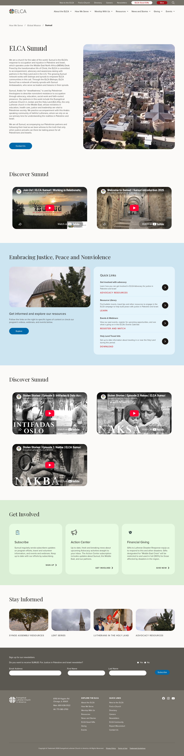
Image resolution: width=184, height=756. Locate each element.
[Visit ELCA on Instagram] (168, 698)
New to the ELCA (67, 2)
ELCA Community (116, 722)
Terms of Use (122, 748)
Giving (83, 726)
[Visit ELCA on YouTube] (173, 698)
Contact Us (113, 730)
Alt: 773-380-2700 (60, 709)
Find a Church (84, 2)
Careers (109, 2)
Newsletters (122, 2)
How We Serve (87, 706)
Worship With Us (88, 710)
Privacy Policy (111, 748)
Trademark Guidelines (137, 748)
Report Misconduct (117, 726)
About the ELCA (87, 702)
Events (84, 730)
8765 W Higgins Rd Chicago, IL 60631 (61, 700)
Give (162, 2)
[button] (63, 11)
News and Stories (88, 718)
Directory (98, 2)
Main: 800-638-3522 (61, 705)
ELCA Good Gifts (142, 2)
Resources (85, 714)
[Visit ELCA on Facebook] (163, 698)
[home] (17, 11)
